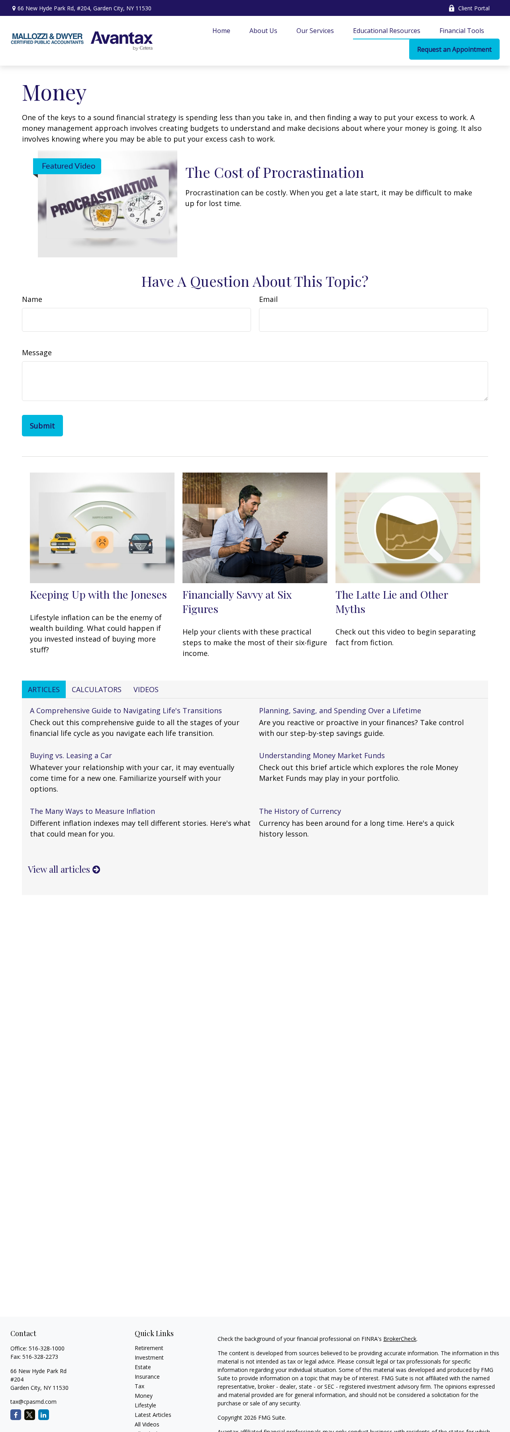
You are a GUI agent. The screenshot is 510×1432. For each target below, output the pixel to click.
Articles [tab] (44, 689)
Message (37, 352)
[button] (221, 30)
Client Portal (474, 8)
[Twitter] (29, 1414)
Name (32, 299)
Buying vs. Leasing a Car (71, 755)
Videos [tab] (146, 689)
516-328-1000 (47, 1348)
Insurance (147, 1376)
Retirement (149, 1348)
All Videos (147, 1424)
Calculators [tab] (97, 689)
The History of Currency (300, 811)
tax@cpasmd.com (33, 1401)
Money (144, 1395)
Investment (149, 1357)
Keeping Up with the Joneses (98, 594)
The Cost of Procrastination (274, 171)
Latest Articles (153, 1414)
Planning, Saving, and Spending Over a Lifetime (340, 710)
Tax (139, 1386)
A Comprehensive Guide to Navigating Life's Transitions (126, 710)
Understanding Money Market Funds (322, 755)
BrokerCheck (399, 1338)
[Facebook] (15, 1414)
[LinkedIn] (43, 1414)
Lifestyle (145, 1405)
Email (268, 299)
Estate (143, 1367)
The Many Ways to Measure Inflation (92, 811)
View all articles (60, 869)
